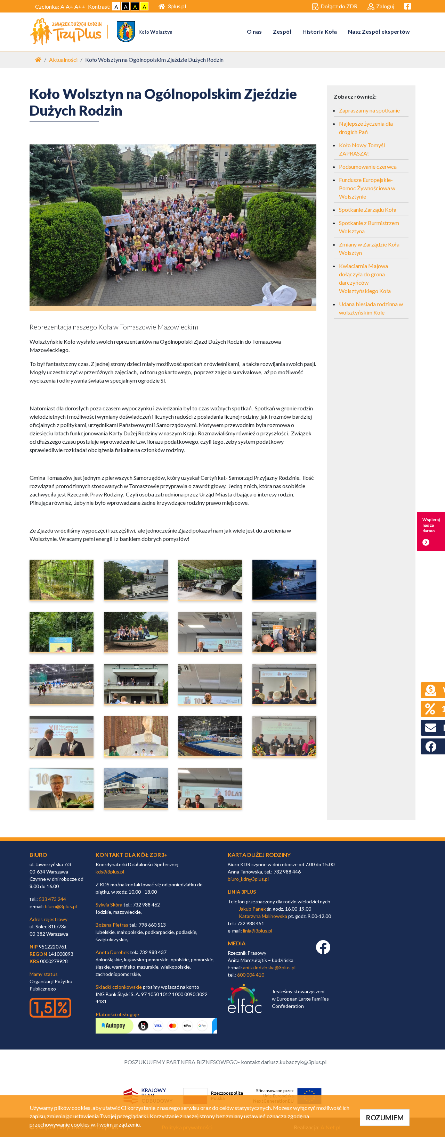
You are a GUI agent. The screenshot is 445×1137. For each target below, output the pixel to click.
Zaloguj (385, 6)
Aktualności (63, 59)
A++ (79, 6)
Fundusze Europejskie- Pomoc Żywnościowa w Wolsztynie (367, 188)
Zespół (282, 31)
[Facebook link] (323, 951)
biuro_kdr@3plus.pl (248, 879)
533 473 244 (52, 899)
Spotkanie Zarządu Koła (367, 209)
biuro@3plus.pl (61, 906)
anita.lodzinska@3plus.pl (269, 967)
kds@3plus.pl (110, 872)
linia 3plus (242, 892)
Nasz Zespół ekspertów (379, 31)
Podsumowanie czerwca (368, 166)
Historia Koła (319, 31)
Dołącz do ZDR (339, 6)
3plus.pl (177, 6)
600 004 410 (250, 975)
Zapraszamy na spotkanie (369, 110)
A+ (69, 6)
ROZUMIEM (385, 1117)
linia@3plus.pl (257, 931)
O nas (254, 31)
